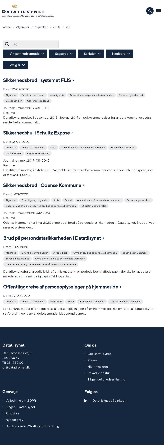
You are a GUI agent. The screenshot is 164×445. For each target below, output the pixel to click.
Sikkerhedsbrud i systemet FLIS (37, 80)
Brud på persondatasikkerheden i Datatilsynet (52, 238)
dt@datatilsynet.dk (16, 367)
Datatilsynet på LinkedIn (109, 400)
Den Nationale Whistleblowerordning (32, 426)
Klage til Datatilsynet (20, 407)
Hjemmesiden (98, 367)
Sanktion (90, 54)
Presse (92, 360)
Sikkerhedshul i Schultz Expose (36, 133)
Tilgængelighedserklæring (106, 379)
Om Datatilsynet (99, 354)
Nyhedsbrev (14, 420)
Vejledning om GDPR (21, 400)
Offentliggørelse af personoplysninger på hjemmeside (60, 287)
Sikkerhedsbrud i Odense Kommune (42, 185)
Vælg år (15, 65)
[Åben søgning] (150, 11)
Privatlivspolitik (99, 373)
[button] (160, 11)
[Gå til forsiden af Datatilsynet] (70, 11)
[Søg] (7, 44)
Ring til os (12, 413)
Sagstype (61, 54)
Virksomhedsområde (25, 54)
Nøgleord (119, 54)
